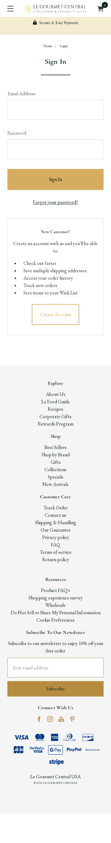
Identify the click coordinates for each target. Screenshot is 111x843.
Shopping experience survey (56, 597)
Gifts (56, 462)
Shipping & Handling (55, 522)
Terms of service (56, 552)
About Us (55, 394)
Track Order (55, 507)
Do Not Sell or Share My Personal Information (56, 612)
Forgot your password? (55, 202)
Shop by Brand (56, 454)
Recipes (55, 409)
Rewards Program (55, 424)
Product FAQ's (55, 590)
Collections (55, 469)
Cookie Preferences (55, 620)
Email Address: (21, 93)
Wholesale (55, 605)
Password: (17, 133)
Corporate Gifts (55, 416)
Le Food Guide (55, 401)
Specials (55, 477)
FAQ (55, 544)
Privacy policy (55, 537)
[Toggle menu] (8, 8)
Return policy (55, 559)
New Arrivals (55, 484)
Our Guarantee (56, 530)
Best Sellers (55, 447)
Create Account (55, 314)
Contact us (55, 515)
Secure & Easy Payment (58, 22)
